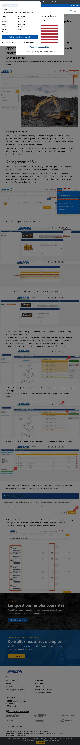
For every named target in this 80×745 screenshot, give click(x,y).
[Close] (39, 3)
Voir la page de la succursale (20, 37)
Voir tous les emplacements (26, 42)
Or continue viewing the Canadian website (40, 52)
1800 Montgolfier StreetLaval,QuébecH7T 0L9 (17, 12)
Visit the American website (39, 47)
